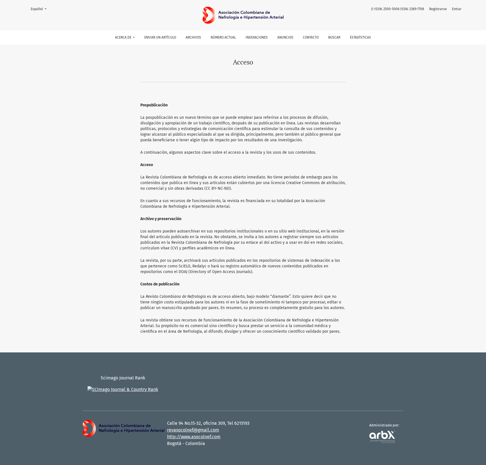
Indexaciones (257, 37)
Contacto (311, 37)
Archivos (193, 37)
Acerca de (123, 37)
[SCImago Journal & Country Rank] (122, 389)
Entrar (457, 9)
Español (40, 9)
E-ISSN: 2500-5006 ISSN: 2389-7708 (397, 9)
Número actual (223, 37)
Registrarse (438, 9)
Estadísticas (360, 37)
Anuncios (285, 37)
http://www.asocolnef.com (193, 436)
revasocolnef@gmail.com (193, 430)
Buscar (334, 37)
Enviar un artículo (160, 37)
